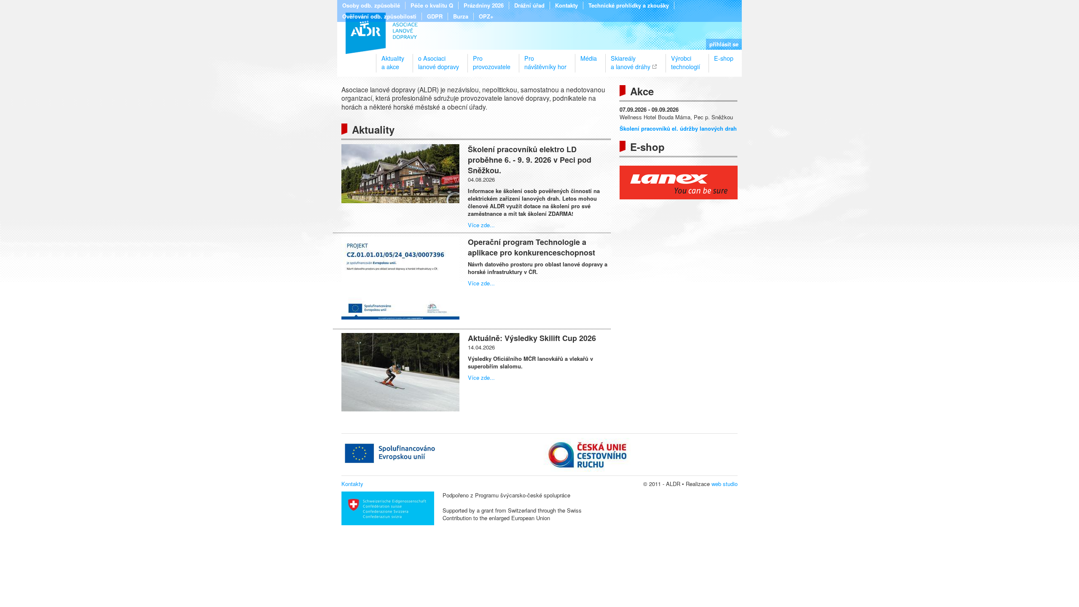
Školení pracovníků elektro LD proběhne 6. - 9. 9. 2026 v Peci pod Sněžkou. (529, 160)
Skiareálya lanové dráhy (630, 59)
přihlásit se (723, 44)
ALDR (382, 33)
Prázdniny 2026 (484, 5)
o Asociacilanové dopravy (438, 59)
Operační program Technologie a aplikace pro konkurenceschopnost (531, 247)
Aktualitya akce (392, 59)
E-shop (723, 58)
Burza (460, 16)
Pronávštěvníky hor (545, 59)
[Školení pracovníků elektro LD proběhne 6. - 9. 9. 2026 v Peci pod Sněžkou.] (400, 201)
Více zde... (481, 225)
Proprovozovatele (491, 59)
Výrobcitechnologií (685, 59)
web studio (724, 484)
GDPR (435, 16)
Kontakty (566, 5)
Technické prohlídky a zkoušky (628, 5)
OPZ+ (486, 16)
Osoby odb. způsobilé (371, 5)
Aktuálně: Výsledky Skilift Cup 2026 (532, 338)
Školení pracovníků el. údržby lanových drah (678, 128)
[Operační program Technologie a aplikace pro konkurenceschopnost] (400, 317)
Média (588, 58)
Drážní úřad (529, 5)
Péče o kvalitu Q (432, 5)
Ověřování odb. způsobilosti (379, 16)
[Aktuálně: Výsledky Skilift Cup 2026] (400, 409)
